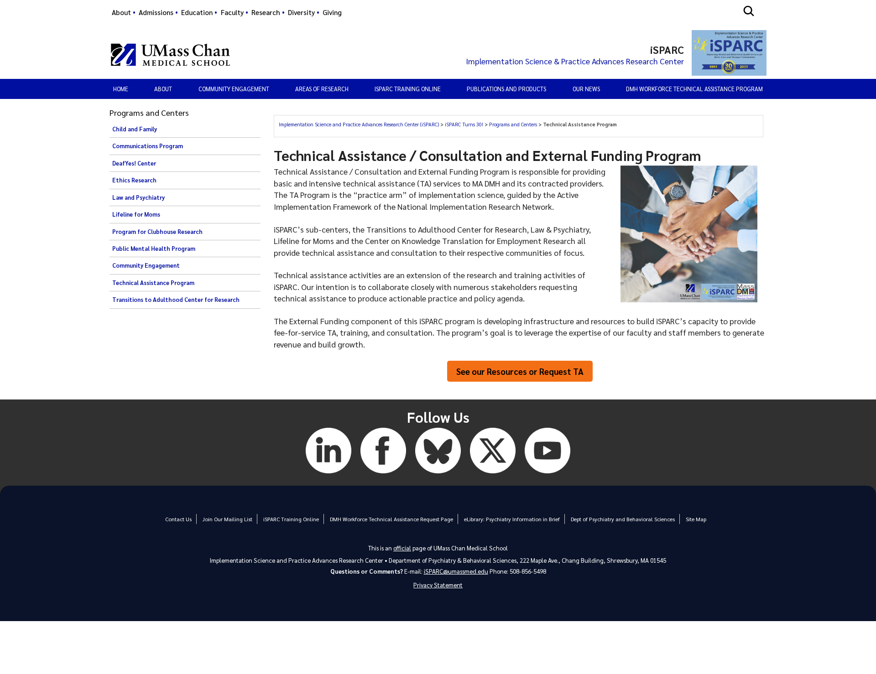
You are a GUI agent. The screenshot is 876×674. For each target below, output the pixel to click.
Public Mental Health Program (153, 248)
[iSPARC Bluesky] (438, 474)
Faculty (232, 12)
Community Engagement (146, 265)
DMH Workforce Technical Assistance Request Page (391, 519)
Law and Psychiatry (138, 197)
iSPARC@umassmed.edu (456, 571)
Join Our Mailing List (227, 519)
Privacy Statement (438, 585)
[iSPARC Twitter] (493, 474)
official (402, 548)
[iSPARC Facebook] (383, 474)
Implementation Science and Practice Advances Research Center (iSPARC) (359, 124)
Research (265, 12)
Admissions (156, 12)
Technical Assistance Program (153, 282)
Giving (332, 12)
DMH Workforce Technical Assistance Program (694, 89)
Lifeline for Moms (136, 214)
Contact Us (178, 519)
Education (197, 12)
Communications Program (147, 146)
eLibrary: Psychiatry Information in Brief (512, 519)
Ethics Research (134, 180)
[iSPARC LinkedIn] (328, 474)
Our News (586, 89)
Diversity (301, 12)
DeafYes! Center (134, 163)
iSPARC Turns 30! (465, 124)
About (121, 12)
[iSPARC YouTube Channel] (547, 474)
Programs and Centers (513, 124)
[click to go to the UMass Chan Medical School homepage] (170, 54)
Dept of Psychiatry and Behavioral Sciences (623, 519)
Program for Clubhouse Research (157, 231)
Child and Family (134, 129)
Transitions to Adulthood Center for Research (176, 299)
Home (120, 89)
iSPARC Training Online (408, 89)
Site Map (696, 519)
